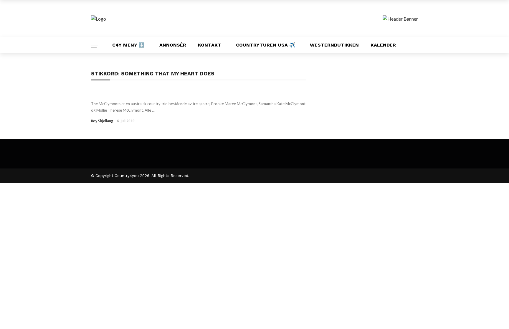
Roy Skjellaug (102, 120)
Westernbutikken (334, 45)
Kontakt (209, 45)
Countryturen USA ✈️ (265, 45)
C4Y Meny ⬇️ (128, 45)
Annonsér (172, 45)
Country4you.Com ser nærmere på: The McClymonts (167, 93)
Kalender (383, 45)
